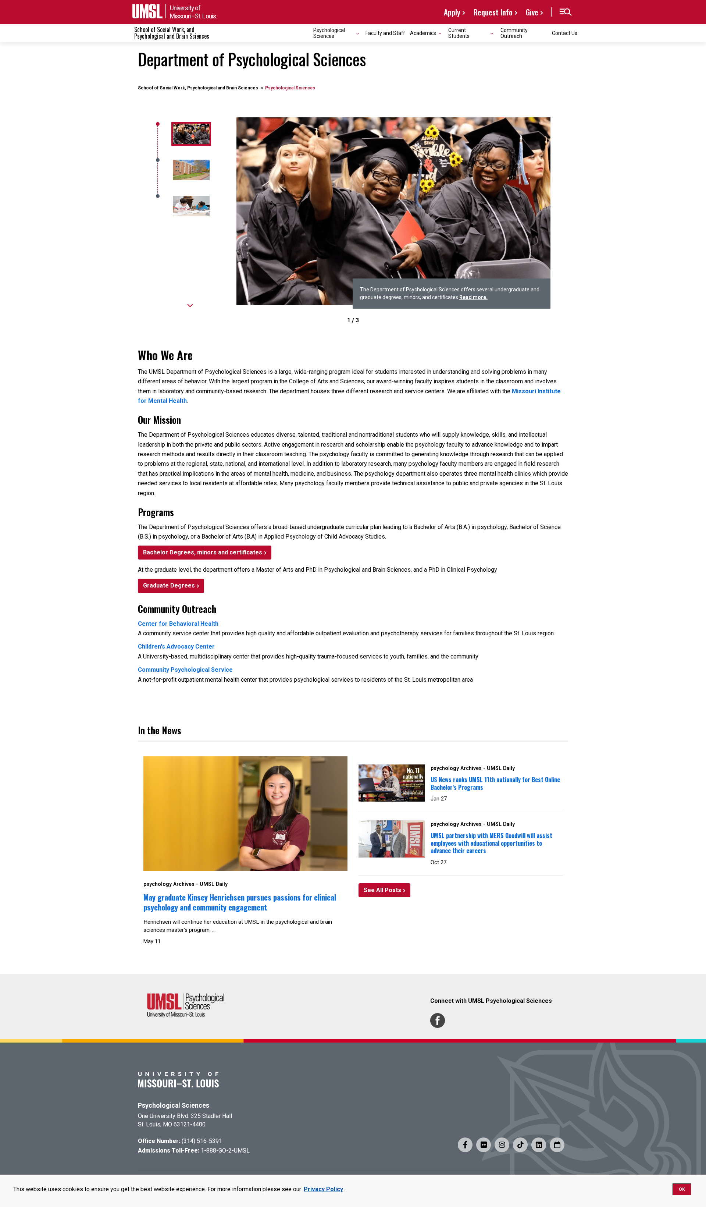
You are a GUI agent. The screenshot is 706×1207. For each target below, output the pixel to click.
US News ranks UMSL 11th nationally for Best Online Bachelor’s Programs (495, 783)
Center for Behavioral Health (178, 623)
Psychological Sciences (173, 1105)
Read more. (473, 297)
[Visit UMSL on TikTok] (520, 1144)
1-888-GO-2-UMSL (225, 1150)
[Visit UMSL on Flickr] (483, 1144)
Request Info (493, 12)
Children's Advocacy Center (176, 646)
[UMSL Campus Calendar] (557, 1144)
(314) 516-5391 (202, 1140)
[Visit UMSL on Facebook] (465, 1144)
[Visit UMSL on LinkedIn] (538, 1144)
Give (532, 12)
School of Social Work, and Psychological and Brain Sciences (171, 32)
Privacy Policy (323, 1189)
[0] (190, 134)
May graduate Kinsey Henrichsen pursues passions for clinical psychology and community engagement (239, 902)
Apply (452, 12)
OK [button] (682, 1189)
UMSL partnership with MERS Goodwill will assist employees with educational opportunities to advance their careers (491, 843)
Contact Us (564, 33)
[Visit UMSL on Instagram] (502, 1144)
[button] (565, 12)
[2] (190, 206)
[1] (190, 170)
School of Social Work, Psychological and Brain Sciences (198, 87)
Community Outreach (514, 33)
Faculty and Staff (385, 33)
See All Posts (382, 890)
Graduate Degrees (169, 585)
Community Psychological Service (185, 669)
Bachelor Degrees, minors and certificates (202, 552)
